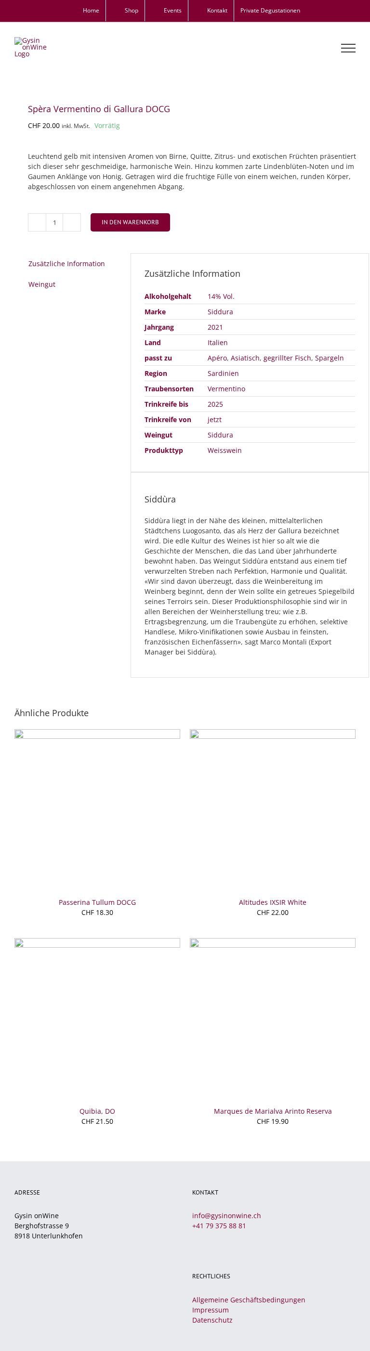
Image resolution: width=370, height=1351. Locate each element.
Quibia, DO (97, 1111)
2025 (215, 404)
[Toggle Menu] (348, 48)
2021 (215, 327)
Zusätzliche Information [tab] (66, 263)
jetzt (215, 419)
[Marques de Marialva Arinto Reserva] (273, 943)
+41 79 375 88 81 (219, 1225)
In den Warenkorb (130, 222)
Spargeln (329, 357)
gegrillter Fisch (287, 357)
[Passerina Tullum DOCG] (97, 734)
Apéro (217, 357)
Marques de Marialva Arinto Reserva (273, 1111)
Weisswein (225, 450)
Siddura (220, 311)
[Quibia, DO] (97, 943)
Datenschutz (212, 1320)
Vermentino (226, 388)
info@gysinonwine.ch (226, 1215)
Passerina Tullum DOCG (97, 902)
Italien (218, 342)
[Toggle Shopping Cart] (315, 48)
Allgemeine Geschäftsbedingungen (248, 1299)
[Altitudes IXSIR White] (273, 734)
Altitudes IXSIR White (272, 902)
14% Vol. (221, 296)
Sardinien (223, 373)
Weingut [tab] (41, 284)
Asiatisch (245, 357)
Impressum (210, 1309)
